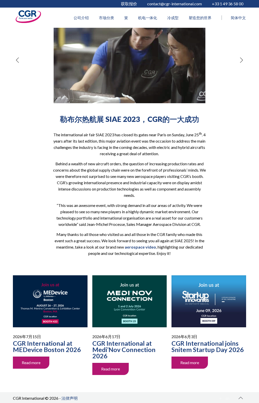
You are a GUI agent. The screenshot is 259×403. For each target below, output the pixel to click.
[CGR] (28, 21)
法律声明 (69, 398)
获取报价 (129, 3)
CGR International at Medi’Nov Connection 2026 (124, 349)
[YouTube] (221, 398)
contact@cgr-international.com (174, 3)
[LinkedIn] (227, 398)
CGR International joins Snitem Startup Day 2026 (207, 346)
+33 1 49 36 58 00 (227, 3)
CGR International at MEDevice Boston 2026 (47, 346)
